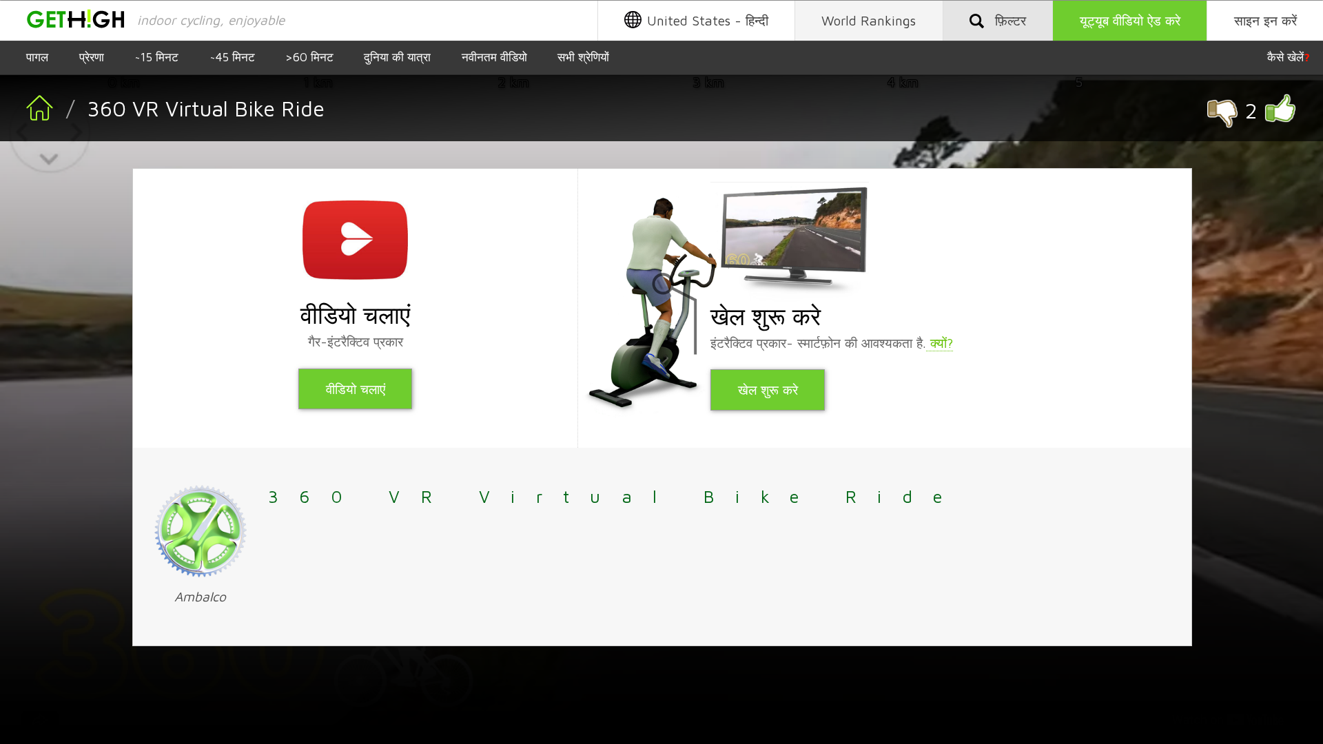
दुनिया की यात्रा (397, 57)
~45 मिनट (232, 57)
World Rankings (868, 20)
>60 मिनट (309, 57)
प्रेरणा (91, 57)
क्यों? (939, 343)
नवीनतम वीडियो (494, 57)
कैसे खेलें (1288, 57)
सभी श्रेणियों (583, 57)
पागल (37, 57)
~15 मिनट (156, 57)
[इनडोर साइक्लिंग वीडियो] (26, 120)
